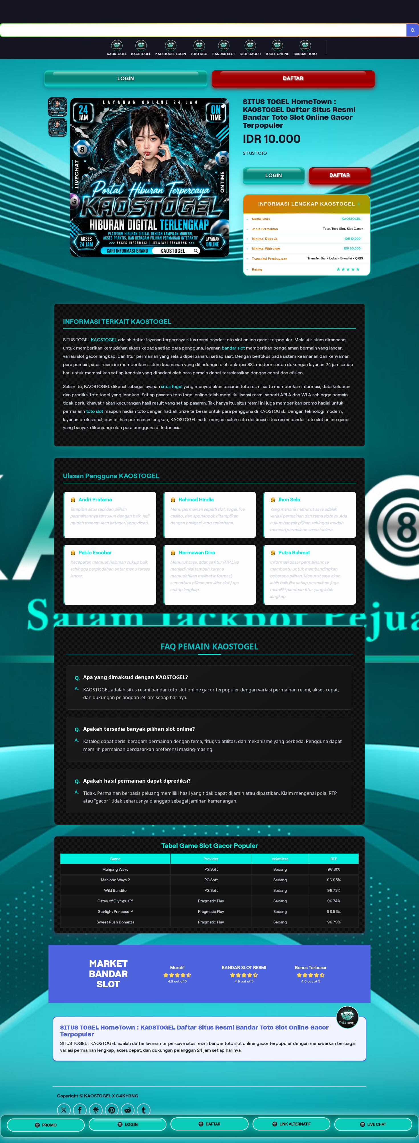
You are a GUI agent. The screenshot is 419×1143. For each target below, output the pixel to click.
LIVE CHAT (376, 1124)
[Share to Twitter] (64, 1109)
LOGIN (125, 78)
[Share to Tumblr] (143, 1109)
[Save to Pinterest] (112, 1109)
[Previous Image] (74, 178)
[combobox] (203, 30)
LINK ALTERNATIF (295, 1124)
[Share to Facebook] (80, 1109)
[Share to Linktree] (96, 1109)
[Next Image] (224, 178)
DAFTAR (293, 78)
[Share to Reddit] (128, 1109)
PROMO (49, 1126)
